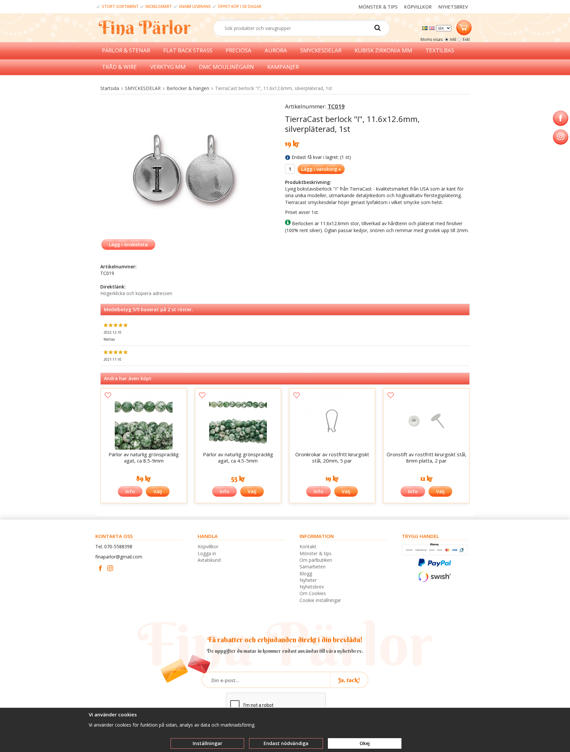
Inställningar (207, 743)
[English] (432, 27)
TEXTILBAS (440, 50)
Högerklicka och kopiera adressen (136, 293)
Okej (365, 743)
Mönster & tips (316, 553)
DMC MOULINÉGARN (226, 67)
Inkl (453, 39)
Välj (157, 491)
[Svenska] (425, 27)
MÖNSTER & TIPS (378, 7)
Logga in (207, 553)
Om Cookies (313, 593)
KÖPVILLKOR (418, 7)
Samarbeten (313, 566)
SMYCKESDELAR (320, 50)
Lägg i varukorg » (321, 169)
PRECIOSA (238, 50)
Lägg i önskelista (128, 244)
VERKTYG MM (168, 67)
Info (130, 491)
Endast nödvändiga (286, 743)
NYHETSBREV (453, 7)
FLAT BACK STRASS (187, 50)
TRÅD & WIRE (119, 67)
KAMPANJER (283, 67)
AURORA (276, 50)
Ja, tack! (349, 680)
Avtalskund (209, 560)
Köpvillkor (208, 546)
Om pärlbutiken (316, 560)
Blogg (306, 573)
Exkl (466, 39)
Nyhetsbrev (312, 587)
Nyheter (308, 580)
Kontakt (308, 546)
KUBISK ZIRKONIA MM (383, 50)
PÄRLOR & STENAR (126, 50)
